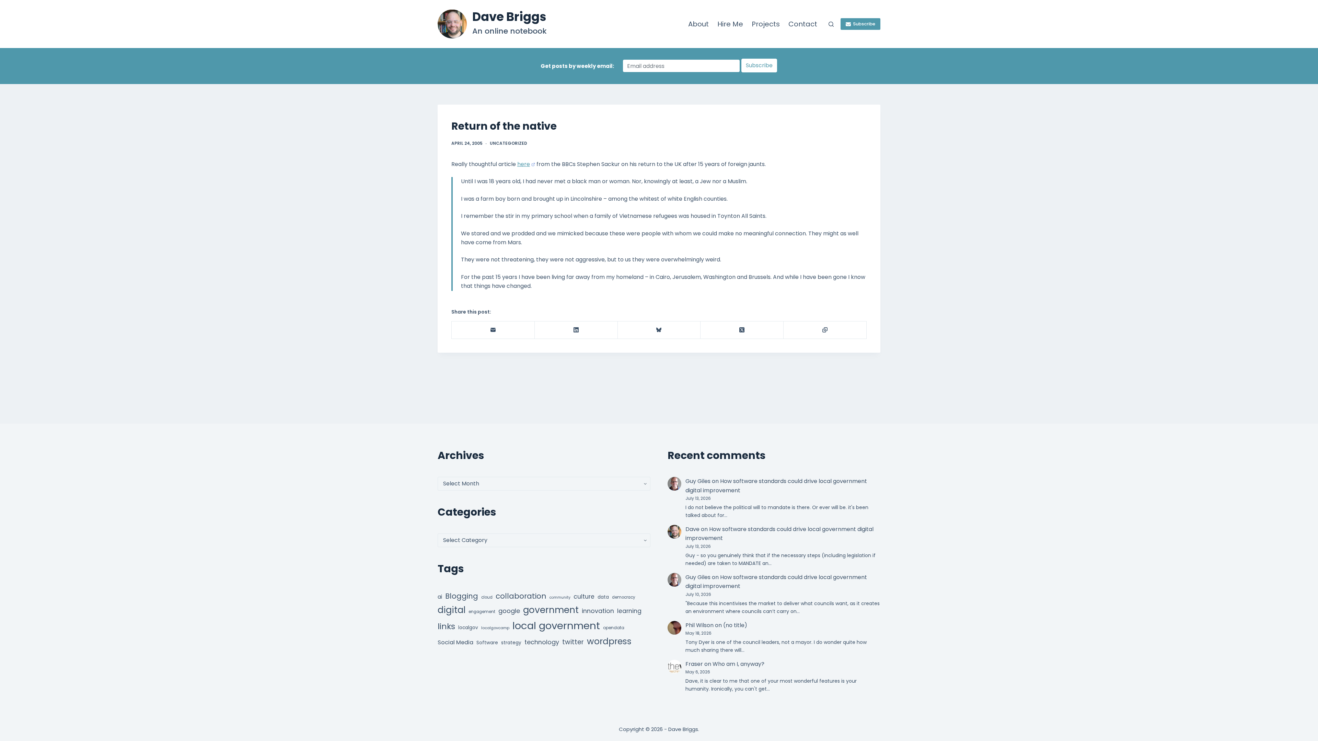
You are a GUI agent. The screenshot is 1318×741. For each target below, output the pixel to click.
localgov (468, 627)
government (551, 609)
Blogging (461, 596)
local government (556, 626)
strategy (511, 642)
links (446, 626)
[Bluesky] (659, 330)
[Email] (493, 330)
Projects (766, 24)
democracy (623, 597)
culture (584, 596)
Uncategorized (508, 143)
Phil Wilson (699, 625)
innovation (598, 611)
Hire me (730, 24)
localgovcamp (495, 628)
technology (541, 642)
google (509, 611)
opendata (613, 628)
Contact (802, 24)
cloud (487, 597)
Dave (692, 529)
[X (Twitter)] (742, 330)
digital (451, 610)
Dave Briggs (509, 16)
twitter (573, 642)
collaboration (521, 596)
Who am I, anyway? (738, 664)
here (523, 164)
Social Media (455, 642)
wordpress (609, 641)
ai (440, 596)
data (603, 597)
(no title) (735, 625)
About (698, 24)
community (560, 597)
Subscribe (864, 24)
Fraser (694, 664)
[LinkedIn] (576, 330)
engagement (482, 611)
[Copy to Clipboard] (825, 330)
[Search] (831, 24)
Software (487, 642)
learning (629, 611)
